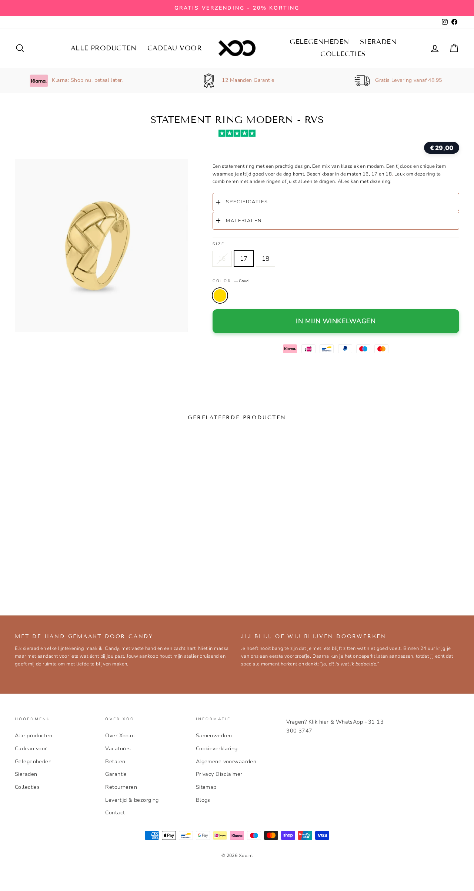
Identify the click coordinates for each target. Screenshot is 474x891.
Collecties (343, 54)
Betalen (115, 761)
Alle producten (103, 48)
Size (219, 244)
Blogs (203, 800)
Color (230, 281)
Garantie (116, 774)
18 (266, 258)
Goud (220, 295)
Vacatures (118, 748)
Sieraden (378, 42)
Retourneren (121, 787)
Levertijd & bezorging (132, 800)
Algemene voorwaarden (226, 761)
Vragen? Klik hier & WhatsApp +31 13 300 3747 (335, 726)
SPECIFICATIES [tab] (247, 201)
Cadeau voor (174, 48)
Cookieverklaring (217, 748)
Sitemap (206, 787)
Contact (115, 812)
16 (222, 258)
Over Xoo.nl (120, 735)
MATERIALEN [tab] (244, 220)
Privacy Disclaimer (219, 774)
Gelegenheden (319, 42)
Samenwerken (214, 735)
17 (244, 258)
